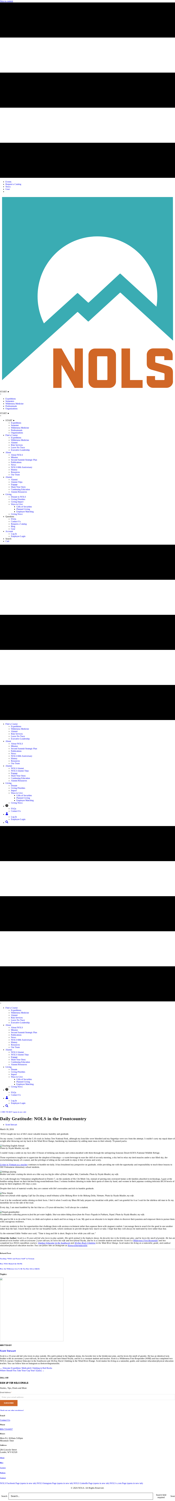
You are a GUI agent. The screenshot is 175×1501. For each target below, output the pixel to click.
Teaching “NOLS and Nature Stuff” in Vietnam (17, 1258)
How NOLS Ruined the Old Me (11, 1264)
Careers (3, 1468)
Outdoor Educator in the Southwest (54, 1243)
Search (4, 1496)
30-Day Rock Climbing (85, 1243)
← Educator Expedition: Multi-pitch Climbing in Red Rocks (26, 1368)
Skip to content (6, 1)
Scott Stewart (11, 1124)
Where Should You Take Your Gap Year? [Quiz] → (22, 1370)
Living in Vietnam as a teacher (13, 1164)
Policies (2, 1473)
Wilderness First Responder (145, 1240)
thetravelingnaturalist (77, 1245)
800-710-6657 (6, 1429)
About (2, 1458)
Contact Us (5, 1420)
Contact (3, 1478)
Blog (1, 1462)
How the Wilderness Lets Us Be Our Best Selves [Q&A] (20, 1269)
